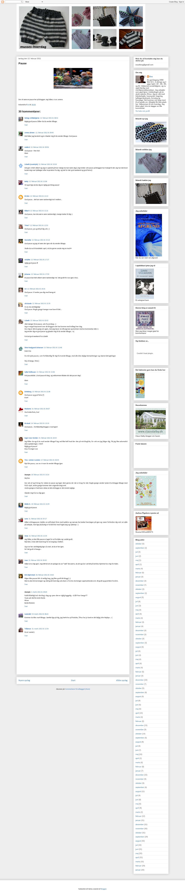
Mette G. (28, 504)
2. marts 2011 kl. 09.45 (39, 592)
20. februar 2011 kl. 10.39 (40, 504)
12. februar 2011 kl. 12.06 (38, 182)
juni (137, 556)
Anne (26, 536)
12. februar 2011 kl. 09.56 (40, 147)
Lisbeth (27, 321)
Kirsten (27, 196)
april (137, 564)
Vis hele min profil (143, 111)
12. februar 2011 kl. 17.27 (40, 260)
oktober (139, 544)
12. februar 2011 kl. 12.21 (39, 211)
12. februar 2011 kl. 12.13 (39, 196)
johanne (27, 274)
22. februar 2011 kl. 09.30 (38, 560)
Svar (26, 125)
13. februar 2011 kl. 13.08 (46, 372)
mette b (27, 147)
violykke (27, 260)
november (140, 585)
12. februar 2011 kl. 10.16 (48, 164)
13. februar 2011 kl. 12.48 (53, 348)
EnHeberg (28, 392)
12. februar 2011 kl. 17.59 (40, 274)
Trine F (27, 225)
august (138, 597)
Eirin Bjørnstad (30, 575)
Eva (151, 77)
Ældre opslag (121, 680)
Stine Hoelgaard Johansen (34, 348)
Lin (26, 289)
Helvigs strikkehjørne (32, 118)
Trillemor (28, 629)
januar (138, 577)
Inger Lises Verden (31, 438)
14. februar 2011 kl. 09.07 (41, 409)
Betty (26, 182)
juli (137, 552)
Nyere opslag (24, 680)
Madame (28, 409)
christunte (28, 304)
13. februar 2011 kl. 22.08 (41, 392)
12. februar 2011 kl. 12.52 (39, 225)
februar (138, 573)
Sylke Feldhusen (30, 372)
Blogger (103, 889)
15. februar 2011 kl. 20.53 (48, 438)
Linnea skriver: (30, 133)
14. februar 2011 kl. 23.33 (40, 423)
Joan (26, 560)
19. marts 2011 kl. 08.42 (40, 614)
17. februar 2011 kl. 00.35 (50, 460)
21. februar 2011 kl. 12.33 (38, 536)
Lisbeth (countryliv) (31, 164)
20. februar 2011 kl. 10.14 (40, 475)
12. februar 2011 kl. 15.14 (41, 240)
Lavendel (28, 614)
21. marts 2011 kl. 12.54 (40, 629)
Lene (26, 519)
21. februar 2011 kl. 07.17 (38, 519)
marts (138, 569)
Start (73, 680)
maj (137, 560)
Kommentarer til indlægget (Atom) (77, 689)
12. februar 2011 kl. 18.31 (36, 289)
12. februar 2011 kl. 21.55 (41, 304)
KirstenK (27, 423)
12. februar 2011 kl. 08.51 (49, 118)
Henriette (28, 240)
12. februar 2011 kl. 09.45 (45, 133)
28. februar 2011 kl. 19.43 (45, 575)
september (140, 548)
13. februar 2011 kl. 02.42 (39, 321)
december (140, 581)
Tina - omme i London (32, 460)
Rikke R (27, 211)
